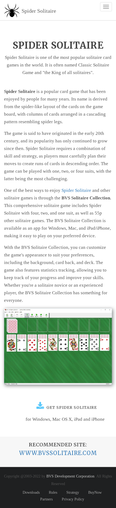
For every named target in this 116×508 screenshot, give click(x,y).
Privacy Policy (73, 499)
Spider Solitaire (76, 190)
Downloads (31, 492)
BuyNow (95, 492)
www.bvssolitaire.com (58, 453)
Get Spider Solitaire (70, 407)
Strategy (72, 492)
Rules (53, 492)
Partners (46, 499)
